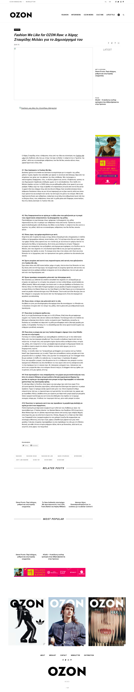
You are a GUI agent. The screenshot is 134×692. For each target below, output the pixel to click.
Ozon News (88, 15)
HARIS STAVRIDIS (63, 456)
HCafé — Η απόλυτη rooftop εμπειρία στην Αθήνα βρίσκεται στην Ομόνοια (53, 557)
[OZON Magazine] (21, 15)
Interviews (76, 15)
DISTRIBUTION (89, 655)
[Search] (122, 14)
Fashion (65, 15)
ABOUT (42, 655)
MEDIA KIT (52, 655)
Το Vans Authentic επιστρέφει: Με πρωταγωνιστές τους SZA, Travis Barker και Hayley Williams (53, 504)
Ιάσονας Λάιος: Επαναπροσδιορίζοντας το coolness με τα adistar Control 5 (81, 504)
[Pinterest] (115, 43)
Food (97, 98)
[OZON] (67, 675)
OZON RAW (60, 460)
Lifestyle (110, 15)
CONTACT (63, 655)
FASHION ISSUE (31, 456)
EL (106, 1)
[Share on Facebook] (108, 43)
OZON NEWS (48, 460)
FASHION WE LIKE (47, 456)
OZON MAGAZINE (16, 1)
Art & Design (100, 69)
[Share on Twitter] (111, 43)
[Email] (118, 43)
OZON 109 (36, 460)
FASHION (19, 456)
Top (67, 688)
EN (110, 1)
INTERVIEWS (78, 456)
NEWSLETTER (31, 1)
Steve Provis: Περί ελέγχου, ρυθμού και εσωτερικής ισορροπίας (26, 504)
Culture (99, 15)
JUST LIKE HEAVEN (22, 460)
